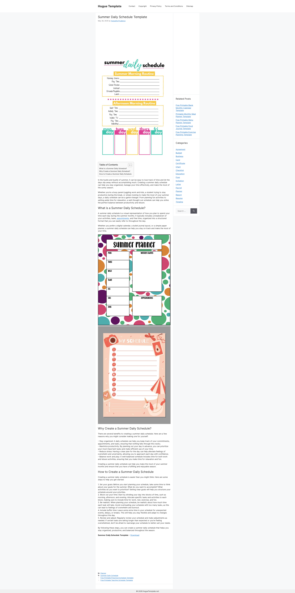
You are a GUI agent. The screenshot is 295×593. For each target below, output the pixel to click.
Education (180, 174)
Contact (132, 6)
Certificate (180, 163)
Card (178, 160)
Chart (178, 167)
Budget (179, 153)
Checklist (180, 170)
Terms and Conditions (174, 6)
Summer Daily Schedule (109, 575)
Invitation (180, 181)
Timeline (179, 202)
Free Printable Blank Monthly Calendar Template (184, 108)
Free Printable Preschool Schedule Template (116, 578)
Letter (178, 184)
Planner (103, 573)
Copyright (143, 6)
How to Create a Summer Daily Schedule (115, 174)
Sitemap (189, 6)
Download (134, 535)
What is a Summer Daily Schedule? (113, 168)
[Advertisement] (134, 39)
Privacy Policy (155, 6)
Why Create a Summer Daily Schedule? (114, 171)
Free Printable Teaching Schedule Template (116, 580)
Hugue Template (109, 6)
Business (179, 156)
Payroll (179, 188)
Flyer (178, 177)
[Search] (193, 211)
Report (179, 195)
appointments (123, 218)
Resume (179, 198)
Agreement (180, 149)
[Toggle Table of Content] (128, 165)
